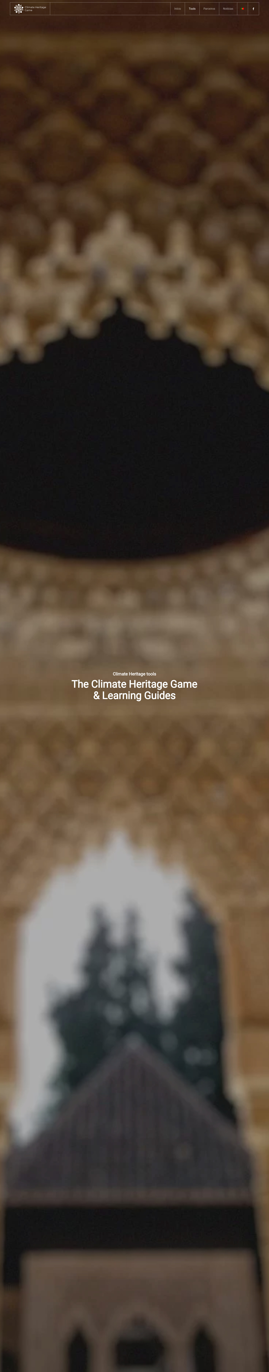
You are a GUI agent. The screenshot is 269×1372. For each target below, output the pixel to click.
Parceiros (209, 8)
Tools (192, 8)
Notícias (228, 8)
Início (177, 8)
